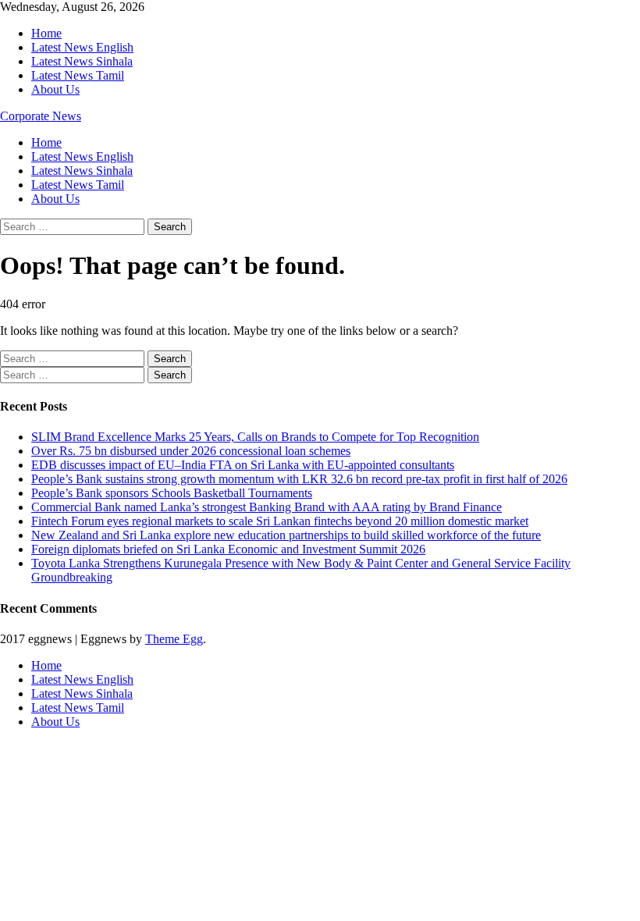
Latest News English (82, 47)
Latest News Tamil (77, 75)
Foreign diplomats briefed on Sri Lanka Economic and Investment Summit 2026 (228, 549)
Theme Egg (174, 638)
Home (46, 33)
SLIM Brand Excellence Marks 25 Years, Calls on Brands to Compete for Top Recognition (255, 436)
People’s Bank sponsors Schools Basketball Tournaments (171, 493)
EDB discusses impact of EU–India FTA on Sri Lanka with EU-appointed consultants (242, 464)
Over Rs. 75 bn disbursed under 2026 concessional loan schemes (190, 450)
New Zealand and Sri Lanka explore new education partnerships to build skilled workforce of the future (286, 535)
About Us (55, 89)
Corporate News (40, 116)
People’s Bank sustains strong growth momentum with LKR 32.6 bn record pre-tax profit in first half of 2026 (299, 478)
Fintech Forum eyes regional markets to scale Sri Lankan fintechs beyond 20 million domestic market (279, 521)
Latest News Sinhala (82, 61)
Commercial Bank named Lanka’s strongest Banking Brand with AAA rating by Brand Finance (266, 507)
